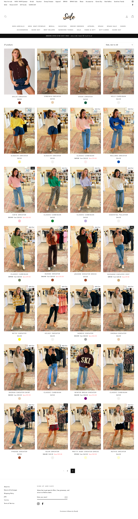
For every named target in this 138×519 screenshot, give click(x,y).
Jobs (5, 497)
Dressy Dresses (48, 2)
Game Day (99, 2)
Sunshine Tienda (119, 2)
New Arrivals (8, 2)
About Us (7, 487)
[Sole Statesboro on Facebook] (42, 503)
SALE (5, 5)
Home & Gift (13, 5)
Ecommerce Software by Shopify (69, 511)
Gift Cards (23, 5)
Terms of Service (9, 503)
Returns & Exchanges (10, 490)
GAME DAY (32, 5)
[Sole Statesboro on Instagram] (38, 503)
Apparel (58, 2)
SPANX (65, 2)
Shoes (81, 2)
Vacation (39, 2)
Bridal (32, 2)
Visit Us (6, 500)
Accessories (89, 2)
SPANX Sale (73, 2)
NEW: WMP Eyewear (21, 2)
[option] (69, 36)
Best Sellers (108, 2)
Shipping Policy (9, 493)
